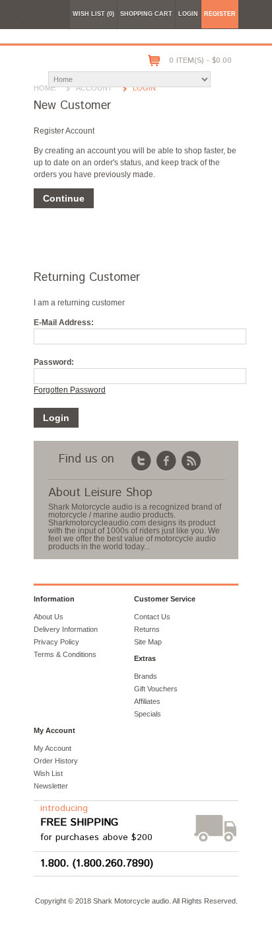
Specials (147, 714)
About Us (48, 617)
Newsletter (51, 786)
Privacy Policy (56, 642)
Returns (147, 629)
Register (220, 14)
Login (188, 14)
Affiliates (147, 701)
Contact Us (152, 617)
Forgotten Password (70, 390)
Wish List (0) (93, 14)
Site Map (148, 642)
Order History (56, 761)
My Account (52, 748)
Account (94, 88)
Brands (145, 676)
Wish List (48, 773)
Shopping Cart (146, 14)
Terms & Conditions (65, 654)
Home (44, 88)
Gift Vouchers (156, 689)
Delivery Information (66, 629)
